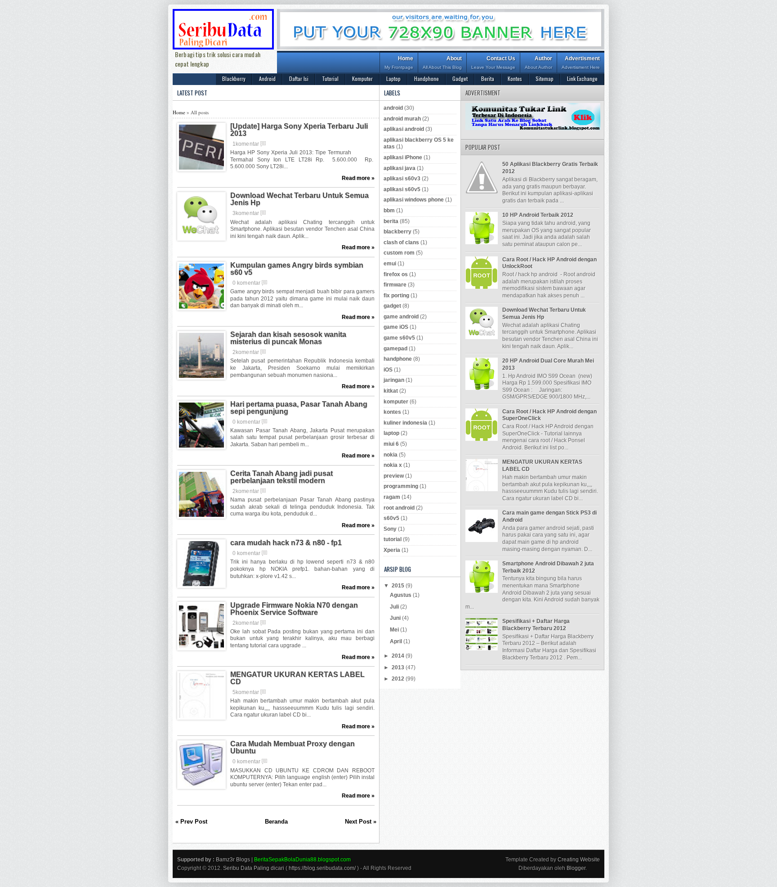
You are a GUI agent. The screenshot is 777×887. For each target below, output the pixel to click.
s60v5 (391, 518)
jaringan (394, 380)
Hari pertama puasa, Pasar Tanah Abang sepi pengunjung (298, 408)
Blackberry (234, 78)
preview (394, 476)
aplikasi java (399, 168)
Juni (396, 618)
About (442, 62)
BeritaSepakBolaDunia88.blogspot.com (302, 859)
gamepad (395, 348)
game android (401, 317)
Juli (395, 607)
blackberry (397, 231)
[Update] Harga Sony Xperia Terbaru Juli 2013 (299, 130)
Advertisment (581, 62)
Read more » (358, 178)
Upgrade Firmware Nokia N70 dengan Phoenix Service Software (294, 609)
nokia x (393, 465)
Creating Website (579, 859)
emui (390, 263)
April (396, 641)
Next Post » (360, 821)
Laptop (393, 78)
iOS (388, 370)
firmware (395, 285)
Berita (487, 78)
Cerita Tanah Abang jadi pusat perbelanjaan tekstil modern (281, 477)
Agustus (401, 595)
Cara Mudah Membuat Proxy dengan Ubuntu (292, 747)
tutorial (393, 539)
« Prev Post (191, 821)
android (393, 108)
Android (267, 78)
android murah (402, 119)
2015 (399, 585)
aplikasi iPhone (403, 157)
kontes (392, 412)
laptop (391, 433)
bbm (389, 210)
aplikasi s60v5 (402, 189)
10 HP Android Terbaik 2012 (537, 215)
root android (399, 508)
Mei (395, 630)
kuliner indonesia (405, 423)
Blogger (576, 868)
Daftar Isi (298, 78)
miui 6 (391, 444)
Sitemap (545, 78)
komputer (396, 402)
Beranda (276, 821)
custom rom (399, 253)
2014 (399, 656)
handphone (398, 359)
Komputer (362, 78)
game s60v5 (399, 338)
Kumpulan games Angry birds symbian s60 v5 (296, 269)
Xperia (392, 550)
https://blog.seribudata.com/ (322, 868)
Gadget (460, 78)
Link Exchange (582, 78)
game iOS (396, 327)
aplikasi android (404, 129)
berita (391, 221)
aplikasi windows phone (414, 200)
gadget (392, 306)
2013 (399, 667)
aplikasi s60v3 (402, 178)
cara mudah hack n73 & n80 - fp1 (286, 543)
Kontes (515, 78)
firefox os (396, 274)
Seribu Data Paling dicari (253, 868)
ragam (392, 497)
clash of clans (401, 242)
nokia (390, 455)
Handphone (426, 78)
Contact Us (493, 62)
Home (398, 62)
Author (538, 62)
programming (401, 486)
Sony (390, 529)
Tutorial (330, 78)
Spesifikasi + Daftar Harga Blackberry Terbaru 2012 (536, 625)
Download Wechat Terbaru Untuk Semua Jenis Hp (299, 199)
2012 (399, 679)
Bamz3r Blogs (233, 859)
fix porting (396, 295)
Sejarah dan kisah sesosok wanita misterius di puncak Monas (288, 338)
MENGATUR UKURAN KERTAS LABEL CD (297, 678)
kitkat (391, 391)
